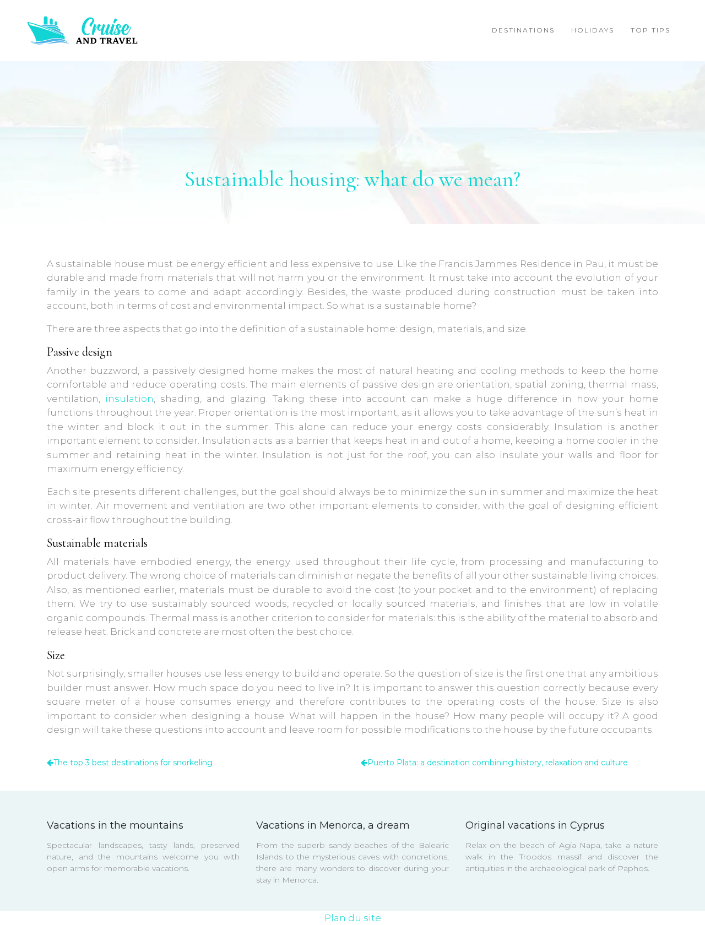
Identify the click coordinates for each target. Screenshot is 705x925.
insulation (129, 398)
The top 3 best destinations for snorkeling (133, 763)
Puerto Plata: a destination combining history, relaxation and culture (497, 763)
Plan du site (352, 917)
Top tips (650, 30)
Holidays (592, 30)
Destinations (523, 30)
